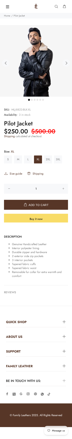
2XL (48, 159)
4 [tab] (37, 100)
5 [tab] (40, 100)
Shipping (9, 136)
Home (7, 15)
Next (66, 63)
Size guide (16, 174)
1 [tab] (29, 100)
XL (38, 159)
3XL (58, 159)
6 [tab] (43, 100)
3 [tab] (35, 100)
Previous (6, 63)
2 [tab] (32, 100)
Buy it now (36, 219)
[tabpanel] (36, 61)
